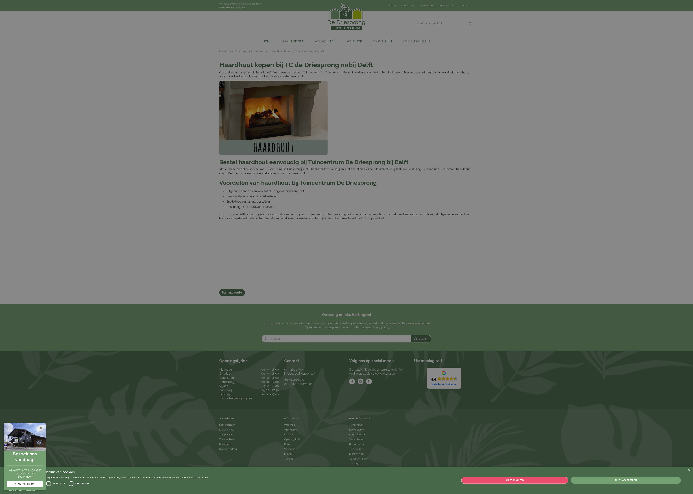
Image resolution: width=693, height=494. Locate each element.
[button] (108, 489)
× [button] (689, 470)
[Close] (41, 428)
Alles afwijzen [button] (514, 480)
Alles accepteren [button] (626, 480)
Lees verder (201, 477)
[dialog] (346, 480)
